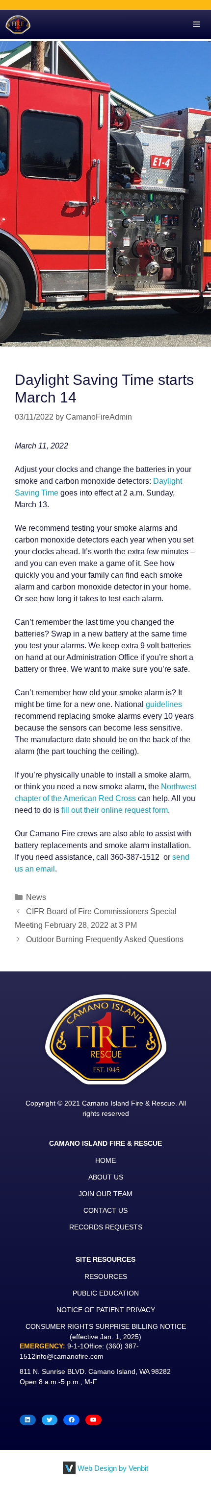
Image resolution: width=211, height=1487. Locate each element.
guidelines (164, 704)
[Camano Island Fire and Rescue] (18, 24)
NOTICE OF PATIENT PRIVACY (105, 1310)
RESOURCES (105, 1276)
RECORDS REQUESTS (105, 1227)
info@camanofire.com (69, 1356)
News (36, 897)
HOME (105, 1160)
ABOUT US (105, 1177)
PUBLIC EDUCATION (106, 1293)
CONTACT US (105, 1210)
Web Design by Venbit (113, 1468)
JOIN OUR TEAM (105, 1194)
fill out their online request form (114, 810)
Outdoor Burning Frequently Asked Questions (105, 939)
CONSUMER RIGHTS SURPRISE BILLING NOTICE (106, 1326)
